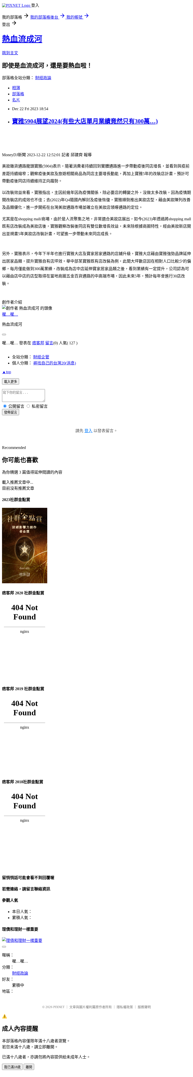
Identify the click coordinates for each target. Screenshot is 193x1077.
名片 (16, 100)
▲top (6, 372)
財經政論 (43, 78)
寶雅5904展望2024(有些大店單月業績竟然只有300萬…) (85, 121)
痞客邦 (38, 343)
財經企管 (41, 357)
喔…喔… (10, 314)
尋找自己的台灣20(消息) (54, 363)
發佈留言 (10, 412)
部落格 (18, 94)
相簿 (16, 88)
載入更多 (10, 382)
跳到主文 (10, 53)
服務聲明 (144, 1007)
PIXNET (59, 1007)
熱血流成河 (22, 39)
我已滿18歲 (12, 1067)
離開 (29, 1067)
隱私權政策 (125, 1007)
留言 (49, 343)
